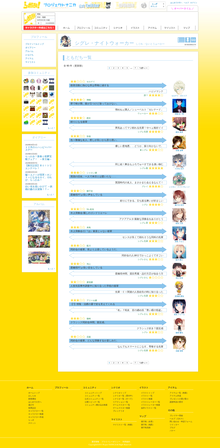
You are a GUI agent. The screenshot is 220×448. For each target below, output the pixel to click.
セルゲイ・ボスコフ (179, 96)
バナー (172, 431)
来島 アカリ (179, 241)
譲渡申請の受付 (176, 402)
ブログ (172, 428)
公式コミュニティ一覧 (94, 399)
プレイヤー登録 (176, 415)
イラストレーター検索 (150, 405)
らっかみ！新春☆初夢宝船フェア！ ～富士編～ (38, 157)
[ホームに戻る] (32, 8)
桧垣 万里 (179, 223)
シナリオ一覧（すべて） (123, 399)
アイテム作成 (175, 396)
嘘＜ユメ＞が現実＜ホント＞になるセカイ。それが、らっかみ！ (38, 177)
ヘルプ (186, 3)
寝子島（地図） (147, 425)
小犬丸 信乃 (179, 169)
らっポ (31, 420)
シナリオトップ (119, 393)
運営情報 (95, 442)
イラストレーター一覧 (150, 402)
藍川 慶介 (179, 260)
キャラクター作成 (35, 417)
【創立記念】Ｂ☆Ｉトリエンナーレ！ (38, 166)
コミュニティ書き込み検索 (96, 405)
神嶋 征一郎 (179, 114)
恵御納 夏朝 (179, 296)
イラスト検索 (146, 399)
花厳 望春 (179, 351)
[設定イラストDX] (181, 39)
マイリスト (30, 62)
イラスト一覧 (146, 396)
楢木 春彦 (179, 132)
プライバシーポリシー (110, 442)
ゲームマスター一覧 (121, 405)
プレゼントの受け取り (179, 399)
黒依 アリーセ (179, 314)
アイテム (29, 58)
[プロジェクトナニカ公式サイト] (60, 8)
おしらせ (32, 396)
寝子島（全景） (147, 421)
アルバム (29, 51)
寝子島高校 (146, 428)
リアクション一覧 (120, 402)
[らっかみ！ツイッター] (95, 8)
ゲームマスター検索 (121, 408)
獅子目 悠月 (179, 205)
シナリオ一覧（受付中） (123, 396)
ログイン (193, 3)
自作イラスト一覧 (148, 408)
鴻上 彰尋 (179, 278)
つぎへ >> (143, 68)
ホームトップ (34, 393)
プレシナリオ (118, 411)
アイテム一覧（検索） (179, 393)
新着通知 (32, 399)
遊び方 (31, 405)
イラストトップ (147, 393)
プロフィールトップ (34, 44)
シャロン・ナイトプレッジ (179, 187)
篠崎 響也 (179, 333)
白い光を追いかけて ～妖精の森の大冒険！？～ (38, 187)
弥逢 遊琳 (179, 150)
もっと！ (51, 128)
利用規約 (126, 442)
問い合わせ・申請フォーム (181, 421)
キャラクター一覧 (35, 411)
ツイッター (174, 425)
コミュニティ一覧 (92, 396)
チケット (32, 423)
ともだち (29, 55)
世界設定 (32, 408)
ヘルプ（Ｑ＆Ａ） (177, 419)
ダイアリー (30, 47)
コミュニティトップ (93, 393)
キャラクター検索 (35, 414)
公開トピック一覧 (92, 402)
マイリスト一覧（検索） (123, 425)
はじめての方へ (176, 3)
